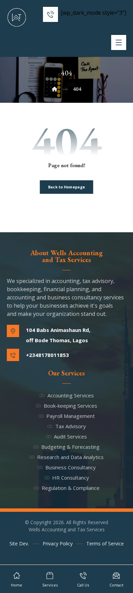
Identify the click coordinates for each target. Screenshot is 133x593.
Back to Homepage (66, 186)
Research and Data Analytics (70, 457)
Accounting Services (70, 395)
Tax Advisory (70, 426)
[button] (118, 42)
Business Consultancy (70, 467)
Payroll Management (70, 415)
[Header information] (50, 13)
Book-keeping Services (70, 405)
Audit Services (70, 436)
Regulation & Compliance (71, 487)
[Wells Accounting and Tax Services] (17, 17)
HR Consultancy (70, 477)
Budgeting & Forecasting (70, 446)
